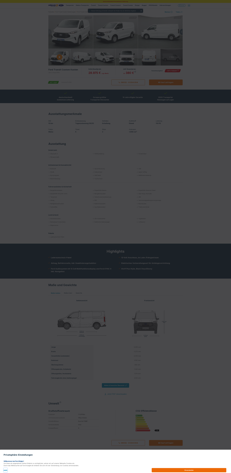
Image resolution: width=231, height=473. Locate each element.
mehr (5, 470)
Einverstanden (189, 470)
